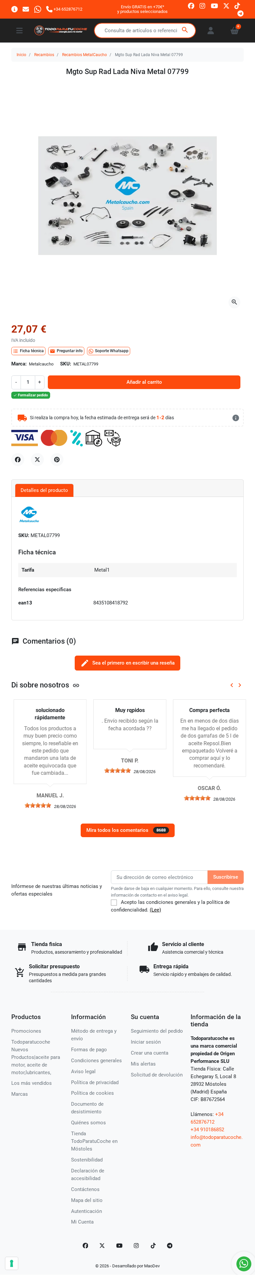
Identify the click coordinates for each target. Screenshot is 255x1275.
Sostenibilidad (87, 1160)
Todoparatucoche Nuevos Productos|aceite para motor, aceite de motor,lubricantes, (35, 1057)
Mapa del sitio (87, 1200)
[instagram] (203, 5)
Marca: (19, 364)
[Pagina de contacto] (14, 9)
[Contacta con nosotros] (26, 9)
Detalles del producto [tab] (44, 490)
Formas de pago (89, 1050)
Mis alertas (143, 1064)
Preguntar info (66, 351)
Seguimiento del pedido (157, 1031)
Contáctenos (85, 1189)
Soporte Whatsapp (111, 351)
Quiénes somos (88, 1123)
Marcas (19, 1094)
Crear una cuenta (149, 1053)
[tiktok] (237, 5)
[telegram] (240, 13)
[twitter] (226, 5)
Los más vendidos (31, 1083)
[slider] (35, 805)
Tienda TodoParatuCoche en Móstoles (94, 1141)
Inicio (21, 54)
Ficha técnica (28, 351)
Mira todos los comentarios (126, 830)
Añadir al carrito (144, 382)
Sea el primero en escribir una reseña (127, 663)
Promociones (26, 1031)
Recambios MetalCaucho (84, 54)
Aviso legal (83, 1072)
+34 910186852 (207, 1130)
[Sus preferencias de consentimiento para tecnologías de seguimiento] (11, 1263)
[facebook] (191, 5)
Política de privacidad (95, 1082)
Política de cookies (92, 1093)
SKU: (65, 364)
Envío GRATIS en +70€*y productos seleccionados (142, 9)
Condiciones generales (96, 1061)
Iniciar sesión (146, 1042)
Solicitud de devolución (157, 1075)
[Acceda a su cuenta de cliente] (211, 30)
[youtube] (214, 5)
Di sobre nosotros (45, 684)
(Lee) (155, 910)
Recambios (44, 54)
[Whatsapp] (37, 9)
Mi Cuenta (82, 1222)
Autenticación (86, 1211)
